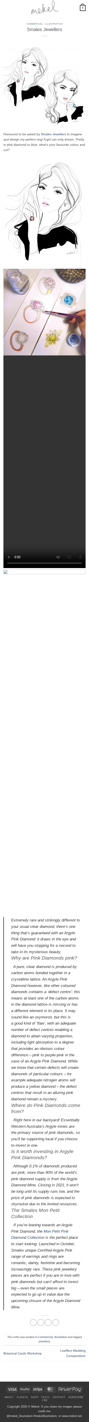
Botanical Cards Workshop (22, 1353)
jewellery (44, 1341)
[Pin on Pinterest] (55, 1322)
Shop (34, 1397)
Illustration (54, 24)
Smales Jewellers (53, 134)
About (9, 1397)
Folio (45, 1397)
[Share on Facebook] (33, 1322)
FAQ (45, 1400)
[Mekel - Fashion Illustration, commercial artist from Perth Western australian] (44, 8)
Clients (22, 1397)
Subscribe (76, 1397)
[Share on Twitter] (40, 1322)
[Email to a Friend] (48, 1322)
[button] (5, 8)
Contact (58, 1397)
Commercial (34, 24)
